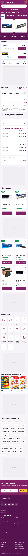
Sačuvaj (24, 63)
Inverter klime (17, 519)
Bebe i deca (17, 333)
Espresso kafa (4, 523)
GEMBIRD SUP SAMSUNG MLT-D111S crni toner (20, 205)
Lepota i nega (3, 333)
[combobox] (13, 6)
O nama (2, 544)
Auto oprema (10, 350)
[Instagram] (12, 504)
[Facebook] (2, 504)
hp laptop (23, 425)
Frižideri (16, 528)
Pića (24, 323)
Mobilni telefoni (17, 526)
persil (21, 451)
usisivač (18, 438)
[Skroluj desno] (25, 385)
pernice (3, 421)
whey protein (5, 448)
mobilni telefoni (5, 431)
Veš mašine (3, 530)
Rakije (2, 526)
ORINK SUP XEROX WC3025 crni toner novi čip (6, 254)
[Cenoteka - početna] (14, 2)
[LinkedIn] (9, 504)
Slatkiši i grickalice (17, 324)
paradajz (15, 451)
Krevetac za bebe (5, 521)
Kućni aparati (3, 341)
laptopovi (16, 425)
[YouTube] (16, 504)
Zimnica (2, 539)
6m (23, 87)
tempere (10, 421)
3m (20, 87)
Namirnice (11, 323)
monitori (14, 431)
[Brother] (3, 16)
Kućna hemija (10, 333)
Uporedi (10, 63)
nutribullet (11, 438)
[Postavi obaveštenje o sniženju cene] (25, 92)
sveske (16, 421)
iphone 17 (13, 428)
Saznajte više (22, 109)
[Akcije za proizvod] (12, 21)
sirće (21, 448)
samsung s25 (21, 428)
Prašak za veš (4, 528)
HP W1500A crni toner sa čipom (6, 205)
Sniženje (3, 63)
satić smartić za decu (6, 425)
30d (17, 87)
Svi (25, 374)
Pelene (2, 517)
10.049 (23, 45)
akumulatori (21, 431)
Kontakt (2, 546)
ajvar (11, 448)
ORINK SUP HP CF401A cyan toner (20, 254)
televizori (4, 438)
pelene (23, 441)
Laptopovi (16, 521)
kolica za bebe (15, 441)
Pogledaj (20, 289)
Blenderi (16, 517)
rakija (19, 445)
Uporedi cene (6, 213)
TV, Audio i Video (17, 342)
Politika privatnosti (19, 548)
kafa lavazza (4, 445)
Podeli (17, 63)
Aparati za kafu (17, 523)
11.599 (23, 53)
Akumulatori (17, 530)
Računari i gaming (24, 342)
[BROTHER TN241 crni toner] (7, 26)
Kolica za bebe (4, 519)
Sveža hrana (3, 323)
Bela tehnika (10, 341)
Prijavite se (23, 491)
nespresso (12, 445)
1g (26, 87)
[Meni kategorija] (2, 2)
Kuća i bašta (24, 333)
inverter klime (13, 435)
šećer (3, 451)
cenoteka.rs (3, 510)
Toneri (7, 9)
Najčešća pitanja (18, 544)
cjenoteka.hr (3, 512)
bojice (22, 421)
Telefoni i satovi (4, 350)
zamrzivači (22, 435)
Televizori (16, 532)
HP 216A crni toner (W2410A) (20, 281)
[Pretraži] (3, 6)
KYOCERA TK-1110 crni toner (6, 281)
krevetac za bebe (6, 441)
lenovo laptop (5, 428)
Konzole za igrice (4, 532)
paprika (8, 451)
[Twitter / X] (5, 504)
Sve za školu (3, 537)
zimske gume (5, 435)
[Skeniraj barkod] (25, 6)
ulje (16, 448)
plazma (3, 454)
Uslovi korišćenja (19, 546)
